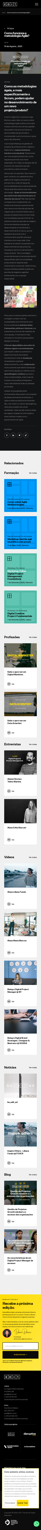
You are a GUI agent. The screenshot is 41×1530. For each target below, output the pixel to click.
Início (3, 12)
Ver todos (33, 857)
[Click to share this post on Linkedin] (13, 435)
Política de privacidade (12, 1508)
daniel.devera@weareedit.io (23, 1339)
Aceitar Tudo (22, 1503)
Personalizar (10, 1503)
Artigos (10, 28)
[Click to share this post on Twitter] (19, 435)
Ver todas (33, 473)
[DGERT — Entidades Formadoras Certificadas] (11, 1521)
